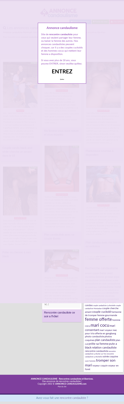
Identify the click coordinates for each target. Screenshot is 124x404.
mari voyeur (106, 330)
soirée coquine (110, 356)
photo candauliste (94, 336)
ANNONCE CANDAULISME (44, 379)
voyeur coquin (100, 365)
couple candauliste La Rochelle (104, 305)
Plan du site (62, 386)
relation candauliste (104, 347)
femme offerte (98, 319)
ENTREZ (62, 71)
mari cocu (100, 325)
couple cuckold (101, 311)
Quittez (62, 79)
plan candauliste (105, 340)
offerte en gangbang (105, 333)
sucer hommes (90, 361)
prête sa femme (98, 343)
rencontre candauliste (96, 351)
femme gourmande (107, 315)
